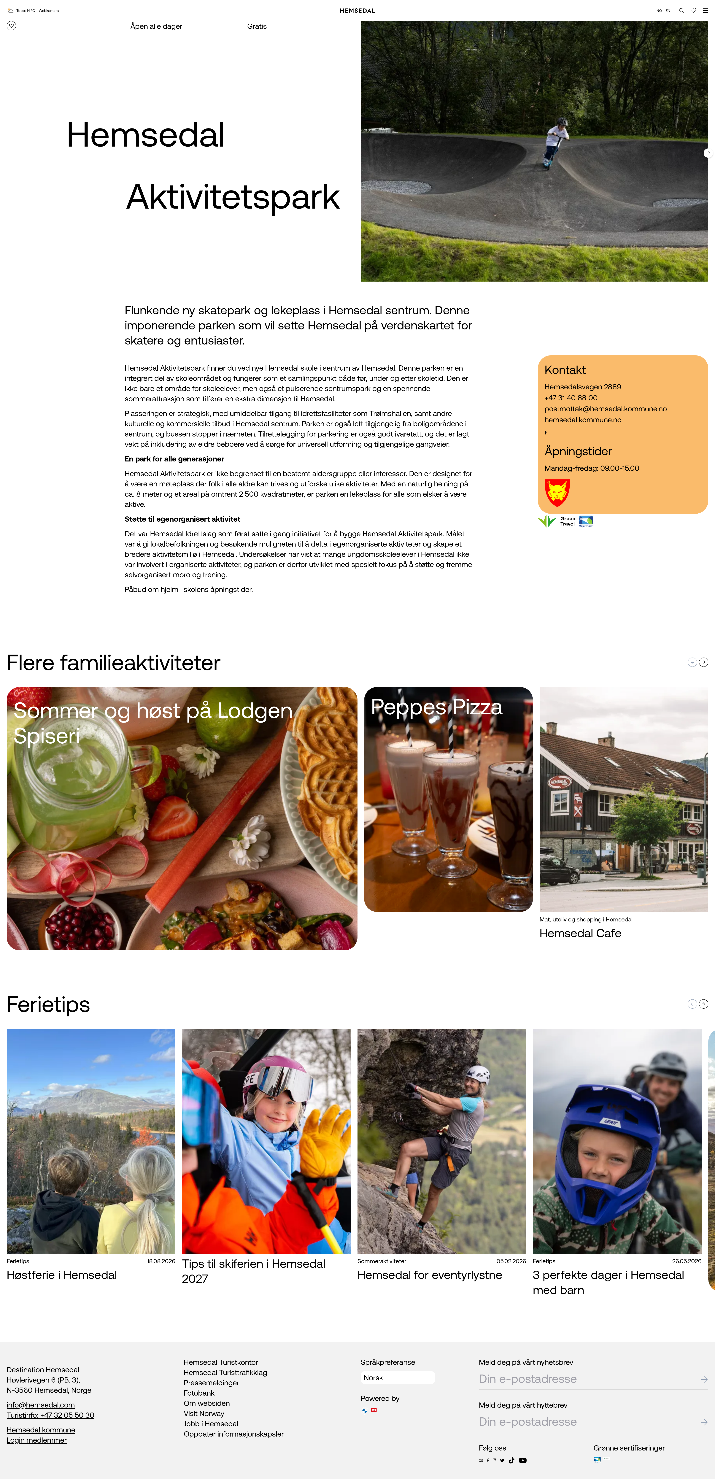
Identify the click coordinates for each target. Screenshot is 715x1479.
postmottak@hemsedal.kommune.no (606, 408)
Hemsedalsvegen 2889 (583, 387)
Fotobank (199, 1393)
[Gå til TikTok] (511, 1460)
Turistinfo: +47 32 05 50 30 (50, 1415)
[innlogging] (693, 10)
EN (668, 10)
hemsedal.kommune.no (583, 419)
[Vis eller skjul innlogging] (11, 25)
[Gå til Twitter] (502, 1460)
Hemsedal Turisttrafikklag (225, 1372)
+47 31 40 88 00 (571, 397)
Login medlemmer (37, 1440)
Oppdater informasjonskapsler (234, 1434)
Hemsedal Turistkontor (221, 1362)
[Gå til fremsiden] (357, 10)
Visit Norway (204, 1413)
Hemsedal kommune (41, 1430)
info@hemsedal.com (41, 1405)
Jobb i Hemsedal (211, 1423)
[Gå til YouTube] (523, 1460)
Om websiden (207, 1403)
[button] (708, 153)
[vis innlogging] (702, 696)
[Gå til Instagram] (494, 1460)
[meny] (705, 11)
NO (659, 10)
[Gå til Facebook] (488, 1460)
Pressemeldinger (211, 1382)
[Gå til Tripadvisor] (481, 1460)
